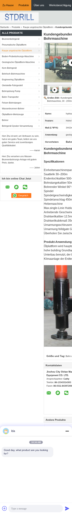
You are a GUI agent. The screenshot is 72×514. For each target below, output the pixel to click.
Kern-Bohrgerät (9, 68)
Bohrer (5, 120)
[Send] (67, 508)
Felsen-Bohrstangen (11, 103)
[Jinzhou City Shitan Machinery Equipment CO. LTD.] (19, 17)
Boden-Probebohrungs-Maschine (18, 56)
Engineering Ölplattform (13, 79)
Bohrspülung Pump (11, 91)
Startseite (4, 27)
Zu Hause (8, 5)
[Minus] (67, 431)
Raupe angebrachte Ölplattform (38, 27)
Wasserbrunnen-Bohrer (13, 108)
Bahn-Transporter (10, 97)
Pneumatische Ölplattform (14, 45)
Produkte (24, 5)
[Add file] (4, 508)
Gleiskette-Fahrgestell (12, 85)
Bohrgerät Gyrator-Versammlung (17, 126)
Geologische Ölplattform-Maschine (18, 62)
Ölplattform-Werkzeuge (13, 114)
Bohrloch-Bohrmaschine (13, 74)
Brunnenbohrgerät (10, 39)
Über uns (39, 5)
